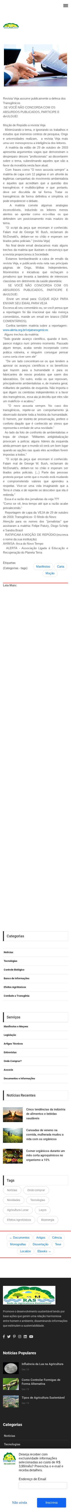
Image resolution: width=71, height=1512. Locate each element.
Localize (25, 1251)
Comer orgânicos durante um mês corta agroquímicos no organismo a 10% (45, 1155)
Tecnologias (10, 960)
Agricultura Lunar (18, 1209)
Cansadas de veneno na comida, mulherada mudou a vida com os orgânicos (45, 1134)
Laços (42, 1209)
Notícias (8, 952)
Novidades (13, 1200)
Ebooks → (44, 1251)
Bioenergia (47, 1219)
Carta (60, 566)
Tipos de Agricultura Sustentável (43, 1397)
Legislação (10, 1034)
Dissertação (40, 1244)
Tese (58, 1244)
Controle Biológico (14, 969)
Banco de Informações (16, 978)
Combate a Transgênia (16, 995)
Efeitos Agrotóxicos (19, 1219)
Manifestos (43, 566)
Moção (50, 573)
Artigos (40, 1237)
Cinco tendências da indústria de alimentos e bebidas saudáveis (45, 1114)
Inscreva (52, 1502)
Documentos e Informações (19, 1078)
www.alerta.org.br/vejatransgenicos (25, 330)
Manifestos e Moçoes (16, 1026)
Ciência (57, 1237)
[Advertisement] (35, 743)
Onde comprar (36, 1190)
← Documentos (19, 1237)
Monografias (18, 1244)
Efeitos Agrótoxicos (15, 987)
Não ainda (19, 1502)
